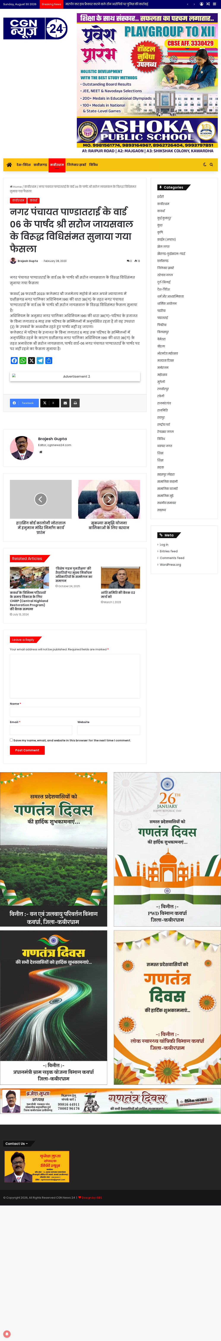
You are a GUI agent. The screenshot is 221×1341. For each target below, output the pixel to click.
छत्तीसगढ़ (40, 165)
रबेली (160, 396)
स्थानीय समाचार (166, 503)
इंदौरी (160, 197)
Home (17, 187)
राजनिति (162, 410)
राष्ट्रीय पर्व (163, 425)
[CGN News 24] (35, 28)
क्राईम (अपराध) (166, 240)
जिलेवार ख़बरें (76, 165)
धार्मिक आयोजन (167, 304)
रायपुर (161, 418)
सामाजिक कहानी (167, 482)
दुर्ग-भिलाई (163, 282)
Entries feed (169, 551)
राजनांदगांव (164, 403)
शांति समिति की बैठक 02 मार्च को (118, 778)
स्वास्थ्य (161, 510)
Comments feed (172, 558)
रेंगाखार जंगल (165, 432)
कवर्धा (33, 201)
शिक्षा (160, 453)
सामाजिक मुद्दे (165, 496)
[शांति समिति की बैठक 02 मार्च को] (120, 761)
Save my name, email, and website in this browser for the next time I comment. (72, 924)
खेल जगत (163, 247)
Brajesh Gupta (28, 261)
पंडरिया (161, 311)
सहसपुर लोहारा (166, 475)
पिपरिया (161, 325)
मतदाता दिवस (165, 361)
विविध (93, 165)
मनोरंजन (162, 368)
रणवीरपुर (163, 389)
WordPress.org (170, 565)
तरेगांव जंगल (165, 275)
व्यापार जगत (164, 446)
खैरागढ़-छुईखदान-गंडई (171, 254)
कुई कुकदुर (164, 218)
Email (15, 905)
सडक (160, 467)
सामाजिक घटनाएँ (167, 489)
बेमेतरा (161, 339)
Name (15, 887)
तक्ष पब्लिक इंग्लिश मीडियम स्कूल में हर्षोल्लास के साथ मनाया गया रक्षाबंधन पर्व (112, 4)
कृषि (160, 232)
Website (83, 905)
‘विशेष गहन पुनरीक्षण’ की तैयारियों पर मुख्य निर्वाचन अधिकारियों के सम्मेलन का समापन (73, 758)
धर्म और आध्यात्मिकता (170, 297)
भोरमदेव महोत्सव (167, 353)
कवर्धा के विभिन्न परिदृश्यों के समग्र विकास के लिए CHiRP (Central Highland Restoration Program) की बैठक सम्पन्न (29, 784)
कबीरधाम (57, 165)
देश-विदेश (24, 165)
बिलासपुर (163, 332)
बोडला (161, 346)
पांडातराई (162, 318)
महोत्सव (162, 375)
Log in (164, 545)
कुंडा (160, 225)
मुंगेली (161, 382)
